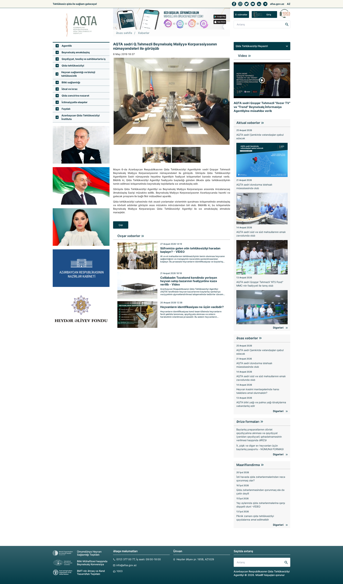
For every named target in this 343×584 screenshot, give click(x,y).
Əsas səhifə (124, 33)
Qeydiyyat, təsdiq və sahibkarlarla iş (84, 58)
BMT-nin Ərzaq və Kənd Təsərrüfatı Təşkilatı (91, 572)
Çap (121, 225)
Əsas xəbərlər (247, 338)
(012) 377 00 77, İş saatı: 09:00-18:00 (138, 559)
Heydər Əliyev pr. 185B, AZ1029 (195, 559)
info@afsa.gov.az (126, 565)
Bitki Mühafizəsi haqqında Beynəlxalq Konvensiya (92, 563)
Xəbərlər (143, 33)
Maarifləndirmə (248, 465)
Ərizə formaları (247, 421)
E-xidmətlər (241, 14)
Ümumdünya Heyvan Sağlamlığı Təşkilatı (89, 553)
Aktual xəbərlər (248, 123)
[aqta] (81, 25)
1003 (119, 571)
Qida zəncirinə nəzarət (75, 95)
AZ (288, 4)
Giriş (268, 14)
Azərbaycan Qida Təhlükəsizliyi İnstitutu (80, 117)
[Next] (225, 101)
